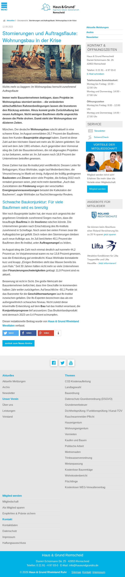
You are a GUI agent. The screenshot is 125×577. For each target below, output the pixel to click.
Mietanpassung (74, 463)
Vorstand (7, 416)
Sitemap (76, 572)
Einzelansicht (22, 20)
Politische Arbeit (74, 446)
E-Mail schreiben (95, 74)
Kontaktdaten (10, 525)
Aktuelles (11, 20)
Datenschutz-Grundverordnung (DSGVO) (88, 399)
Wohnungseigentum (76, 428)
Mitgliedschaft (10, 501)
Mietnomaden (73, 452)
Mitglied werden (97, 189)
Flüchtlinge (71, 481)
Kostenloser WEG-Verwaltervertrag (85, 487)
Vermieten (71, 434)
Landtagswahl (73, 387)
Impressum (8, 537)
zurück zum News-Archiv (18, 343)
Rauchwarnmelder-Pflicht (79, 416)
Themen (70, 375)
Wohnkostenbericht (76, 475)
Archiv (90, 32)
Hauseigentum (73, 422)
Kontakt (7, 519)
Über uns (7, 404)
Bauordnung (72, 393)
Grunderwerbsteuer (76, 404)
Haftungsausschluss (14, 543)
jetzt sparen (110, 234)
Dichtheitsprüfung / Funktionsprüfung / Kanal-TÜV (93, 410)
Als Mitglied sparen (13, 507)
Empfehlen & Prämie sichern (18, 513)
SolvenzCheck (101, 137)
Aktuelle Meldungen (97, 27)
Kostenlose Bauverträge (79, 469)
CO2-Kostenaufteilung (78, 381)
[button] (10, 333)
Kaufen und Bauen (76, 440)
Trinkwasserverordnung (78, 457)
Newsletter (92, 37)
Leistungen (8, 410)
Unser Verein (10, 399)
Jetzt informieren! (107, 263)
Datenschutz (9, 531)
